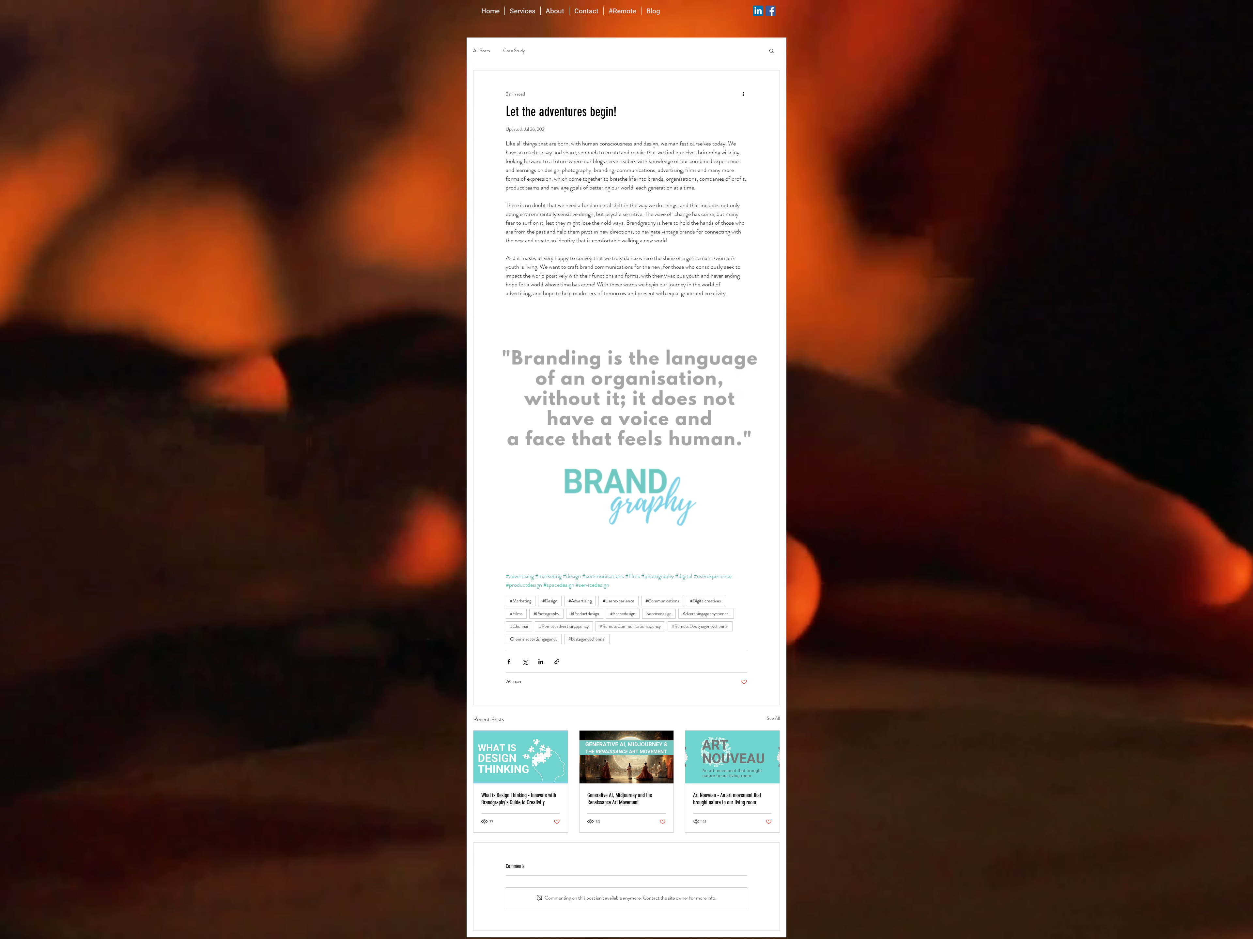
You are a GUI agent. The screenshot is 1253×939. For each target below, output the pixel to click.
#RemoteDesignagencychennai (700, 626)
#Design (549, 601)
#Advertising (580, 601)
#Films (516, 613)
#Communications (662, 601)
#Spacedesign (622, 613)
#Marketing (520, 601)
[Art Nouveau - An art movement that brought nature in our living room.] (732, 757)
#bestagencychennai (586, 639)
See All (773, 718)
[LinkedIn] (758, 11)
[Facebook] (771, 11)
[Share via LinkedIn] (541, 662)
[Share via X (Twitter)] (525, 662)
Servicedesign (659, 613)
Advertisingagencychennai (706, 613)
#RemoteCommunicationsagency (630, 626)
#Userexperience (618, 601)
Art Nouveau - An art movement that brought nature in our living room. (727, 799)
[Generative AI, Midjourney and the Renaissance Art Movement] (627, 757)
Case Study (514, 50)
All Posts (481, 50)
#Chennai (519, 626)
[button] (771, 50)
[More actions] (743, 94)
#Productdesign (584, 613)
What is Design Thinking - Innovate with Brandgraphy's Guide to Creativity (518, 799)
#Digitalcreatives (705, 601)
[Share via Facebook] (509, 662)
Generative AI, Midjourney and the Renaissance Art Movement (619, 799)
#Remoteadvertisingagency (564, 626)
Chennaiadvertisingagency (533, 639)
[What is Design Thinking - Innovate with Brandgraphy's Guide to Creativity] (520, 757)
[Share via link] (557, 662)
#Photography (546, 613)
